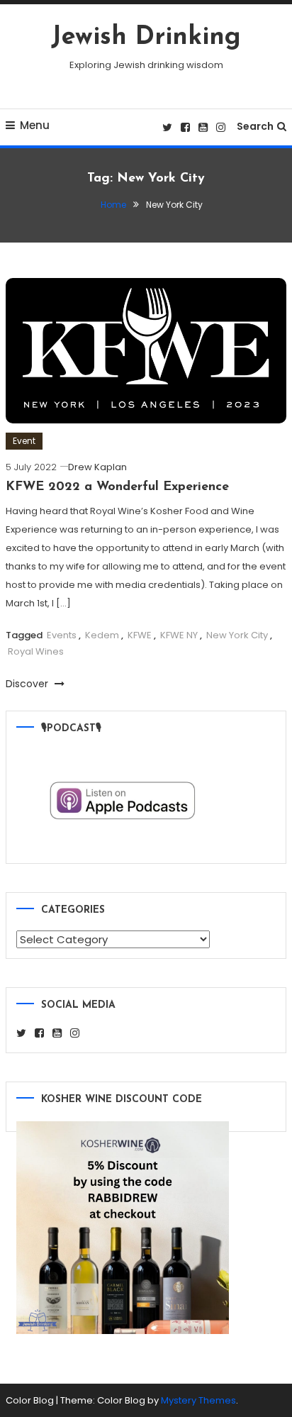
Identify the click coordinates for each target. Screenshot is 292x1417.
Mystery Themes (198, 1400)
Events (62, 635)
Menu (35, 125)
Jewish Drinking (146, 37)
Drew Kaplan (97, 467)
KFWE (140, 635)
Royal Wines (36, 651)
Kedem (102, 635)
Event (24, 441)
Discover (28, 684)
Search (255, 126)
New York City (237, 635)
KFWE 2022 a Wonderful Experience (117, 487)
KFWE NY (179, 635)
